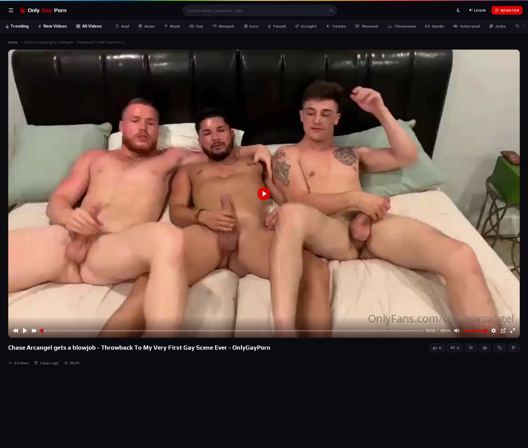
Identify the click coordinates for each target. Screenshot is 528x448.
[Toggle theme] (458, 10)
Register (510, 10)
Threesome (405, 26)
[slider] (232, 330)
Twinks (339, 26)
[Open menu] (11, 10)
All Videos (92, 26)
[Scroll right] (523, 26)
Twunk (279, 26)
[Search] (331, 10)
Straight (309, 26)
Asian (149, 26)
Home (13, 42)
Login (480, 10)
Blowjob (226, 26)
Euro (253, 26)
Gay (199, 26)
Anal (125, 26)
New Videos (55, 26)
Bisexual (370, 26)
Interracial (470, 26)
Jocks (500, 26)
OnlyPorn (47, 10)
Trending (19, 26)
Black (175, 26)
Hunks (438, 26)
